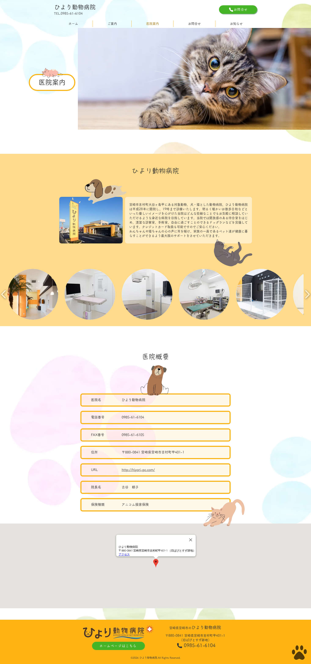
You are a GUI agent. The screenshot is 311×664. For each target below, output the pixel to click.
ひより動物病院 (75, 7)
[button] (32, 294)
